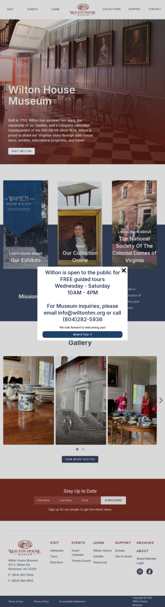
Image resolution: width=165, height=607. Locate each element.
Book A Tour (81, 334)
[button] (123, 269)
